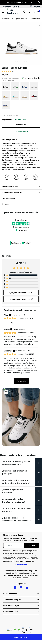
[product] (6, 86)
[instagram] (21, 587)
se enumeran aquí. (30, 561)
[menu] (3, 12)
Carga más (21, 381)
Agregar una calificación (19, 292)
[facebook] (15, 587)
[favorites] (29, 11)
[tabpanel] (21, 43)
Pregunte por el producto (19, 299)
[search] (24, 11)
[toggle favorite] (39, 25)
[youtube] (27, 587)
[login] (33, 11)
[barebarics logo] (14, 11)
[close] (39, 2)
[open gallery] (21, 43)
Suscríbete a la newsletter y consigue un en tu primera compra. (20, 539)
